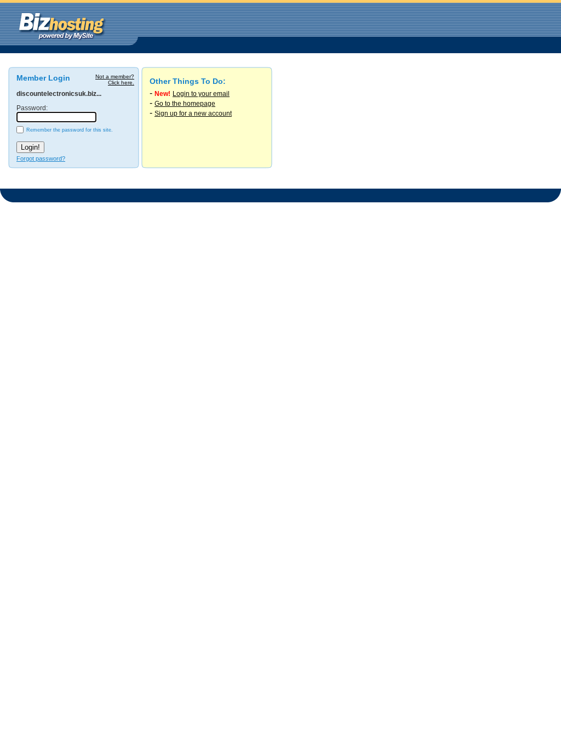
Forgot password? (40, 158)
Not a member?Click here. (114, 79)
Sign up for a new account (193, 113)
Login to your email (201, 94)
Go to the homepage (184, 103)
